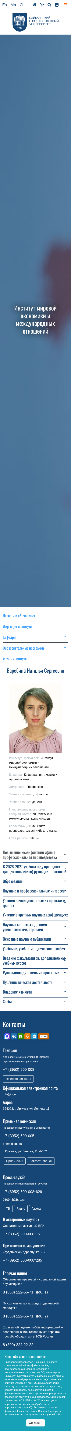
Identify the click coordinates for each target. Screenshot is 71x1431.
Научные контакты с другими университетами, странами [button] (25, 927)
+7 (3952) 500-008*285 (22, 1260)
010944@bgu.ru (14, 1199)
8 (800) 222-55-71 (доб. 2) (25, 1316)
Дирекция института (17, 626)
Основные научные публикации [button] (27, 938)
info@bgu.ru (11, 1094)
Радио (20, 1208)
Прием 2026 (14, 1161)
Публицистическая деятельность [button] (27, 982)
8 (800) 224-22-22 (18, 1345)
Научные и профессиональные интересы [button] (34, 890)
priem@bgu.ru (12, 1143)
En (4, 5)
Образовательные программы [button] (24, 648)
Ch (22, 5)
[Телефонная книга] (57, 5)
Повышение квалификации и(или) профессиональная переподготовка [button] (30, 855)
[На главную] (34, 5)
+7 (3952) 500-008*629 (22, 1192)
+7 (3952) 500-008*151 (22, 1234)
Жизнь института (15, 658)
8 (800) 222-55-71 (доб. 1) (25, 1292)
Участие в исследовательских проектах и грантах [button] (34, 903)
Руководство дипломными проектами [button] (31, 972)
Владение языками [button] (17, 991)
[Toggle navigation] (65, 5)
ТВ (8, 1208)
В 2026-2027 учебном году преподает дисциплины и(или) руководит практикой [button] (34, 869)
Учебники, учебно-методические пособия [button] (34, 948)
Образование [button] (13, 881)
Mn (13, 5)
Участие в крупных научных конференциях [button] (35, 914)
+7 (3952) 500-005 (18, 1136)
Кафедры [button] (9, 637)
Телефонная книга (18, 1078)
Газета (36, 1208)
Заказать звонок (41, 1161)
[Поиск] (49, 5)
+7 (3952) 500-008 (18, 1069)
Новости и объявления (19, 615)
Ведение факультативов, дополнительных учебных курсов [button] (34, 960)
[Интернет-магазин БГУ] (41, 5)
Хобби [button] (7, 1001)
